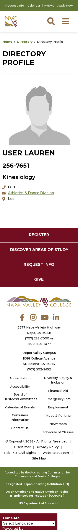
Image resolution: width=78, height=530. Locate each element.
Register (39, 234)
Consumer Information (20, 417)
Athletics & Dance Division (31, 193)
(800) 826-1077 (39, 344)
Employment (58, 407)
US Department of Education (39, 503)
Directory (24, 42)
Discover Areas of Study (39, 249)
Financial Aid (58, 391)
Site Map (39, 458)
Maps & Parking (58, 416)
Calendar (34, 5)
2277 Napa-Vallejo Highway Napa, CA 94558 (39, 330)
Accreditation (20, 378)
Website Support (55, 453)
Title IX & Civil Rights (19, 453)
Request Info (14, 5)
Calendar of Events (20, 407)
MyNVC (49, 5)
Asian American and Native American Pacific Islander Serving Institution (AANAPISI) (37, 493)
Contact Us (20, 428)
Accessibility (20, 387)
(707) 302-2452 (39, 369)
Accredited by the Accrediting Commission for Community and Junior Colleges (37, 474)
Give (39, 279)
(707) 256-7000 (37, 338)
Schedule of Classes (58, 432)
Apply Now (65, 5)
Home (7, 42)
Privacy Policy (48, 447)
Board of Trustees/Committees (20, 396)
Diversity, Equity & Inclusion (58, 380)
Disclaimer (22, 447)
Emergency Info (58, 399)
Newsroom (58, 424)
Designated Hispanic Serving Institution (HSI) (37, 484)
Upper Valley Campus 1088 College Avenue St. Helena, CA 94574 (39, 358)
